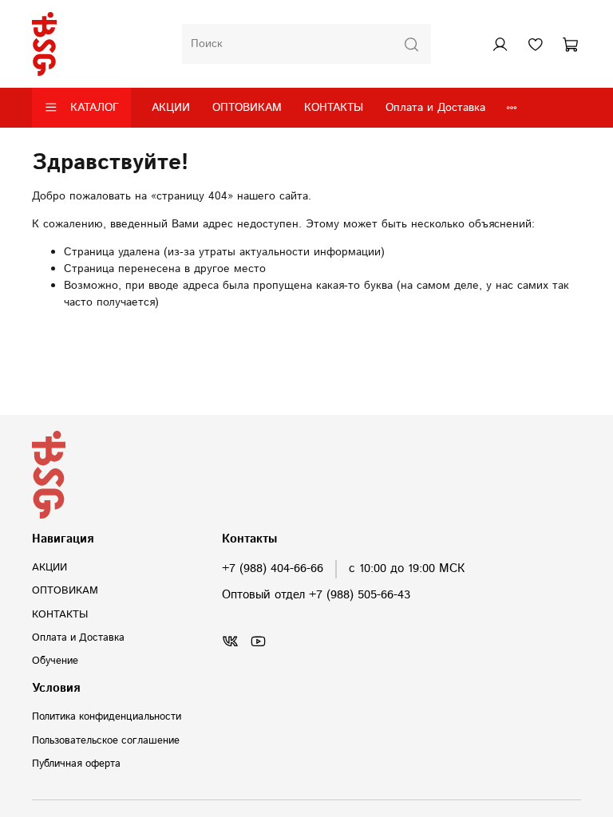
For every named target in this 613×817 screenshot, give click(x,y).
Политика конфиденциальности (106, 716)
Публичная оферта (76, 763)
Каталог (94, 108)
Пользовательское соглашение (106, 740)
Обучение (55, 660)
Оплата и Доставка (435, 108)
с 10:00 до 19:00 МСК (407, 569)
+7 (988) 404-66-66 (272, 569)
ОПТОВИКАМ (247, 108)
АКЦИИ (171, 108)
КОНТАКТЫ (333, 108)
